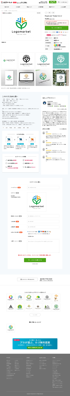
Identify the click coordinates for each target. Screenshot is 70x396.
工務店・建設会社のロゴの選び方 (57, 387)
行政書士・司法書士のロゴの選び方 (57, 386)
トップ (2, 10)
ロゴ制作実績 (17, 368)
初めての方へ (8, 360)
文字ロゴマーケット (9, 378)
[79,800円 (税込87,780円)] (11, 298)
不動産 (10, 127)
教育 (24, 127)
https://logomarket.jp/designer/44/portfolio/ (10, 118)
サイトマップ (54, 368)
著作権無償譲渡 (9, 363)
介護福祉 (19, 127)
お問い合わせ (8, 368)
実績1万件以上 (28, 373)
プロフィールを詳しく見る (61, 109)
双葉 (49, 12)
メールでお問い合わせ (63, 2)
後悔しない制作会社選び (43, 360)
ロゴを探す (5, 10)
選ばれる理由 (17, 363)
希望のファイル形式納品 (29, 375)
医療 (28, 127)
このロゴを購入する (58, 27)
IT (3, 127)
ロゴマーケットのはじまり (56, 360)
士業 (6, 127)
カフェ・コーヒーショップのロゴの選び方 (57, 384)
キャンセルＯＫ (28, 370)
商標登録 (8, 365)
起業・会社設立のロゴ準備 (56, 375)
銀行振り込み (31, 236)
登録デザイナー (17, 365)
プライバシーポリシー (55, 365)
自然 (53, 12)
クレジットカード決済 (32, 231)
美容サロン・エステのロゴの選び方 (57, 382)
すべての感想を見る (63, 128)
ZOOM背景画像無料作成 (10, 375)
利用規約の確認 (35, 263)
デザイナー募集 (54, 370)
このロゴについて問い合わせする (28, 279)
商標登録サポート (29, 376)
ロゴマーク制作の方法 (42, 363)
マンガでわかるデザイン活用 (11, 373)
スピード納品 (28, 371)
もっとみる (35, 314)
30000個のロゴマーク (29, 360)
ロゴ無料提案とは (55, 371)
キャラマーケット (9, 376)
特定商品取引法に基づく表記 (56, 363)
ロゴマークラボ (42, 357)
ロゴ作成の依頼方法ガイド (56, 373)
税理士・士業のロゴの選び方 (56, 380)
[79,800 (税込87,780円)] (11, 328)
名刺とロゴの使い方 (55, 376)
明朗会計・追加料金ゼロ (29, 363)
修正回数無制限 (28, 368)
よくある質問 (54, 378)
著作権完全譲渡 (28, 365)
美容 (15, 127)
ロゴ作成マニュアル (9, 370)
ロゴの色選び (8, 371)
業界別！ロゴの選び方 (42, 368)
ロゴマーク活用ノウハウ (43, 365)
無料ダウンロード (17, 370)
